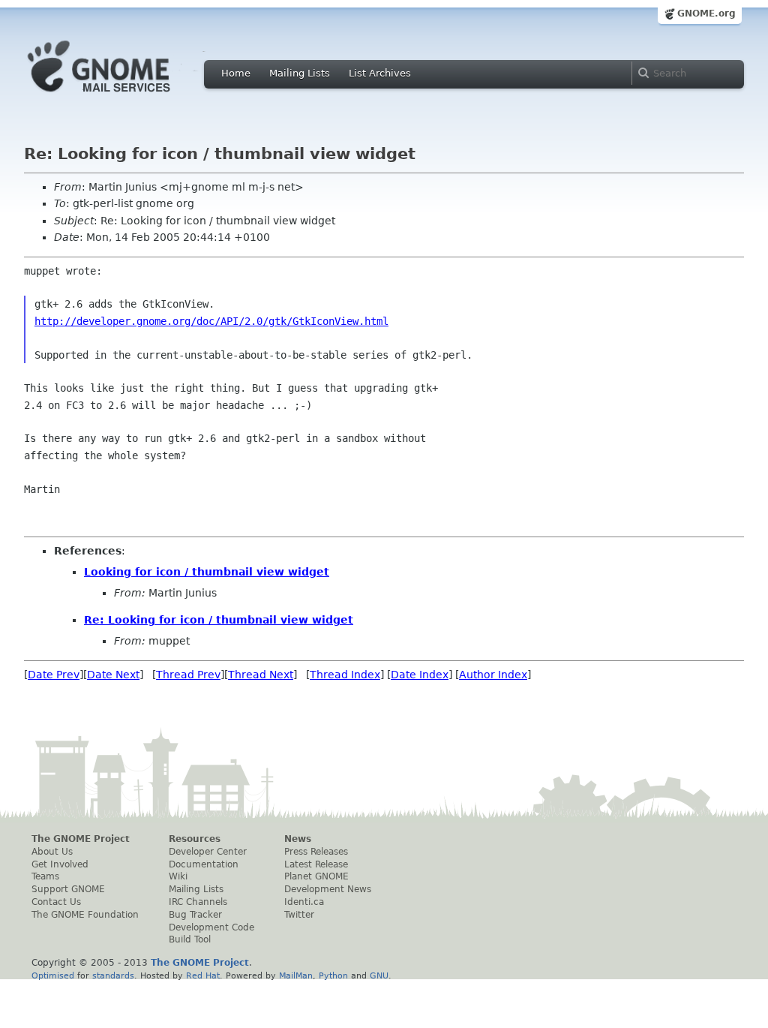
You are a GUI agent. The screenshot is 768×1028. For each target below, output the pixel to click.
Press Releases (316, 851)
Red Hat (203, 975)
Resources (194, 839)
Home (235, 73)
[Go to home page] (122, 96)
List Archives (380, 73)
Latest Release (316, 864)
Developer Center (208, 851)
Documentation (203, 864)
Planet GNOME (316, 876)
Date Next (113, 675)
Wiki (178, 876)
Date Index (419, 675)
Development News (327, 889)
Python (333, 975)
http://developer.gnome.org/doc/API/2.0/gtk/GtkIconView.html (211, 321)
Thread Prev (188, 675)
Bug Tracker (195, 914)
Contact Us (56, 902)
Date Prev (54, 675)
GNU (379, 975)
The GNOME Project (81, 839)
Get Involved (60, 864)
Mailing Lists (299, 73)
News (297, 839)
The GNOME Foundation (85, 914)
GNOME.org (706, 13)
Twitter (299, 914)
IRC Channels (198, 902)
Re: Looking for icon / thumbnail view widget (218, 620)
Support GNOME (68, 889)
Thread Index (345, 675)
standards (113, 975)
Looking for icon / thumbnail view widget (206, 572)
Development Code (211, 927)
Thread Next (260, 675)
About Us (52, 851)
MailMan (296, 975)
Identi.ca (304, 902)
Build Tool (190, 939)
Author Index (493, 675)
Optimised (53, 975)
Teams (45, 876)
